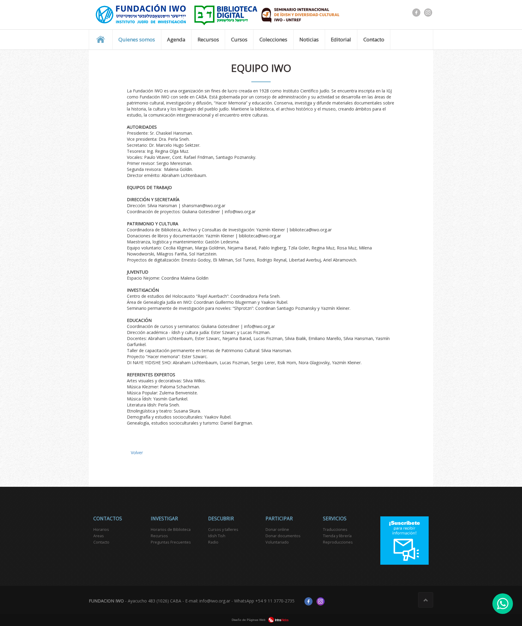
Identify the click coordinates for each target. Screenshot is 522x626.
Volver (137, 452)
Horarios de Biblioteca (171, 529)
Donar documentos (283, 535)
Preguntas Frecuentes (171, 542)
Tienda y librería (337, 535)
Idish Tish (216, 535)
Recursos (208, 39)
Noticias (309, 39)
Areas (98, 535)
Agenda (176, 39)
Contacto (373, 39)
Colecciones (273, 39)
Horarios (101, 529)
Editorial (341, 39)
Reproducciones (338, 542)
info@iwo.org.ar (214, 601)
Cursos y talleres (223, 529)
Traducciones (335, 529)
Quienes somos (136, 39)
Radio (213, 542)
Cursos (239, 39)
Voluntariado (277, 542)
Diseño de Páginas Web (249, 619)
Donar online (277, 529)
